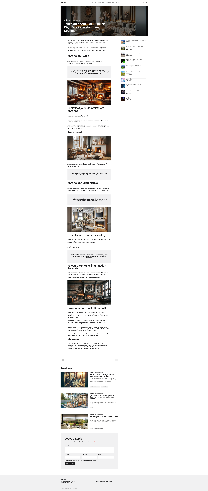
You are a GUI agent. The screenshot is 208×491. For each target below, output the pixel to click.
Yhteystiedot (109, 481)
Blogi (116, 360)
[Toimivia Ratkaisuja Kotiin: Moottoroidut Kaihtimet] (74, 421)
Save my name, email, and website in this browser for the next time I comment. (81, 460)
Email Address (85, 454)
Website (99, 454)
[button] (144, 2)
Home (97, 479)
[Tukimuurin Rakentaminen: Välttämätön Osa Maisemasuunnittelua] (74, 379)
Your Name (67, 454)
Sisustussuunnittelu (99, 428)
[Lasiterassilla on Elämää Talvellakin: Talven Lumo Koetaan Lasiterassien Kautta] (74, 400)
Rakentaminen (104, 386)
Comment (67, 445)
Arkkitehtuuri (93, 386)
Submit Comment (70, 463)
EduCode (63, 2)
